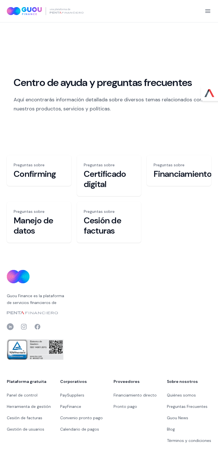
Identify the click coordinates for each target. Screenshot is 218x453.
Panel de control (22, 395)
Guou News (177, 417)
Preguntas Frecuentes (187, 406)
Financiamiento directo (135, 395)
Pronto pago (125, 406)
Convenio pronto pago (81, 417)
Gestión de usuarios (25, 429)
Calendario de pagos (79, 429)
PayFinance (70, 406)
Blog (171, 429)
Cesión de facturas (24, 417)
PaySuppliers (72, 395)
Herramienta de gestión (29, 406)
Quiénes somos (181, 395)
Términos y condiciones (189, 440)
